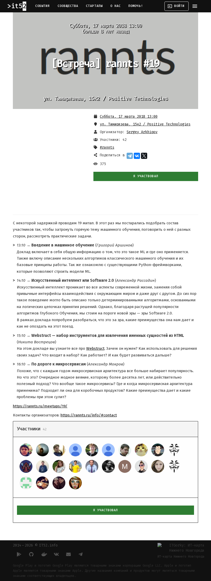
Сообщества (68, 6)
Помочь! (135, 6)
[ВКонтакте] (137, 156)
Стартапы (94, 6)
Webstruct (95, 348)
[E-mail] (68, 554)
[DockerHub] (44, 554)
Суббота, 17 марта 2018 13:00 (128, 116)
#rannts (107, 147)
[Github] (31, 554)
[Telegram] (130, 156)
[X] (144, 156)
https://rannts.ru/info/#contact (88, 415)
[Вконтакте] (56, 554)
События (42, 6)
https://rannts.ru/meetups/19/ (40, 406)
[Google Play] (19, 554)
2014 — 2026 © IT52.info (35, 545)
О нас (115, 6)
